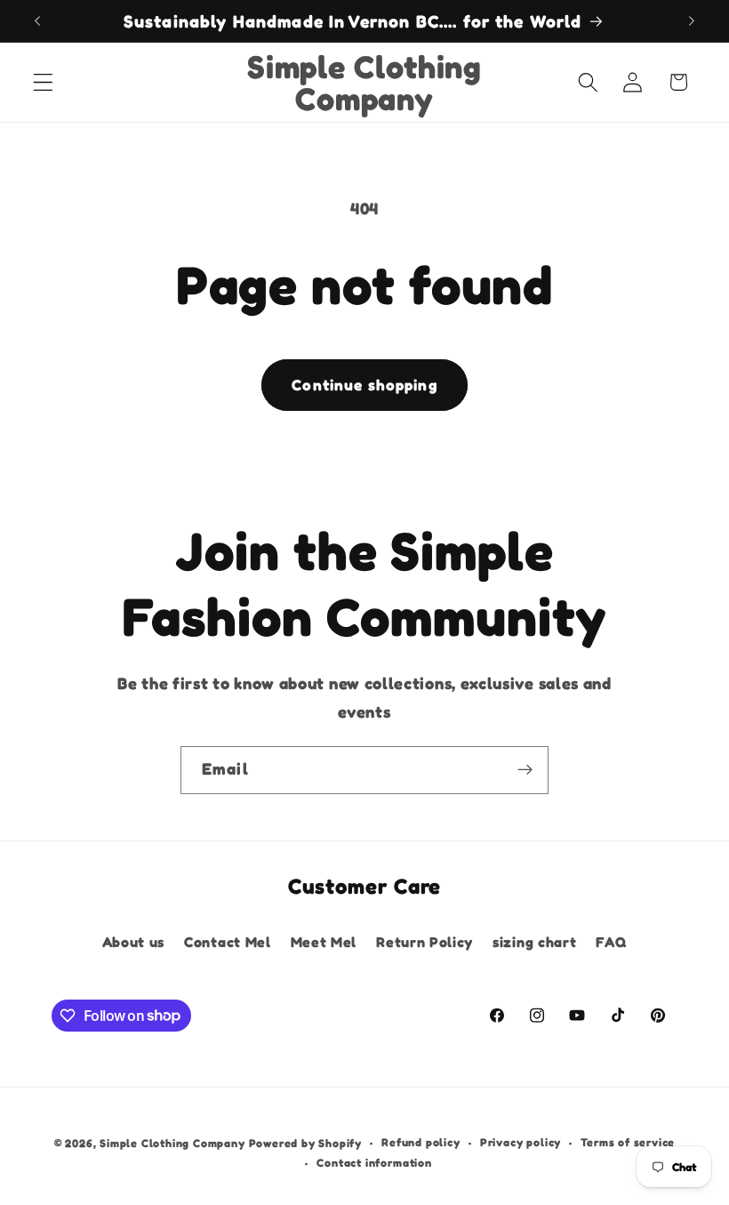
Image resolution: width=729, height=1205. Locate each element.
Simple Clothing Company (172, 1143)
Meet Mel (324, 942)
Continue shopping (364, 384)
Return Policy (424, 942)
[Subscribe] (525, 770)
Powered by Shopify (306, 1143)
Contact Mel (227, 942)
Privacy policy (520, 1142)
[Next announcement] (691, 20)
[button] (43, 82)
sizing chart (534, 942)
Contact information (373, 1162)
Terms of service (628, 1142)
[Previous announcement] (37, 20)
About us (133, 942)
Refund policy (420, 1142)
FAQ (611, 942)
